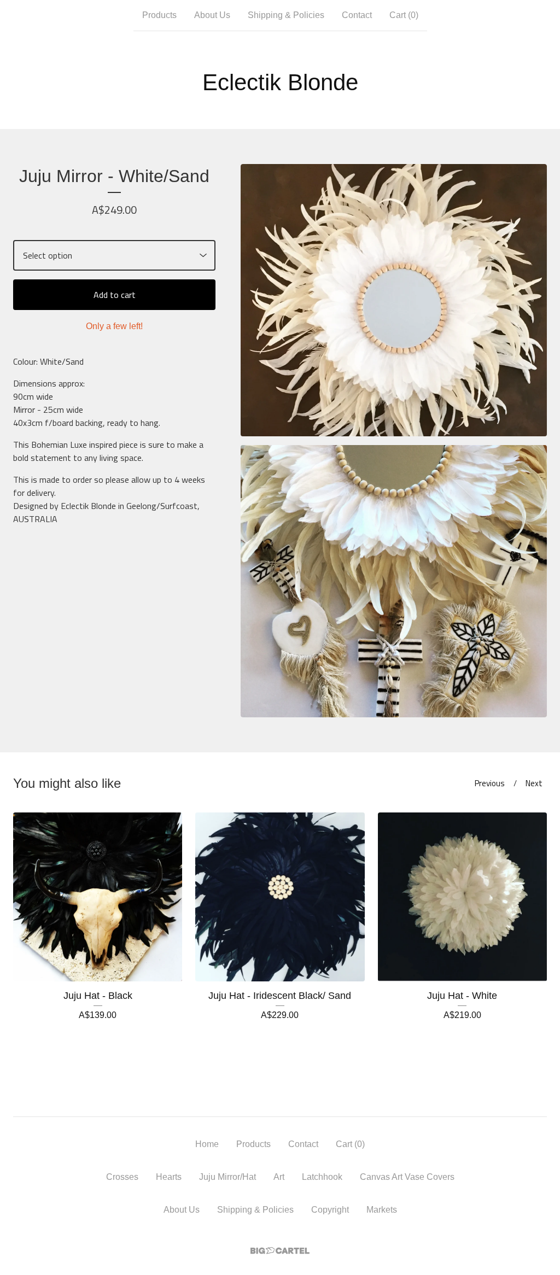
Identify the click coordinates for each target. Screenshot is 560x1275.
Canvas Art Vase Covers (407, 1177)
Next (534, 783)
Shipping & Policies (286, 15)
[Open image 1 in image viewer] (394, 300)
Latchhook (322, 1177)
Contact (357, 15)
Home (207, 1144)
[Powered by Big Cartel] (280, 1251)
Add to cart (115, 294)
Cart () (403, 15)
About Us (212, 15)
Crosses (122, 1177)
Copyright (330, 1209)
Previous (490, 783)
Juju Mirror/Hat (227, 1177)
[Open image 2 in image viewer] (394, 581)
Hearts (169, 1177)
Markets (381, 1209)
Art (278, 1177)
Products (159, 15)
